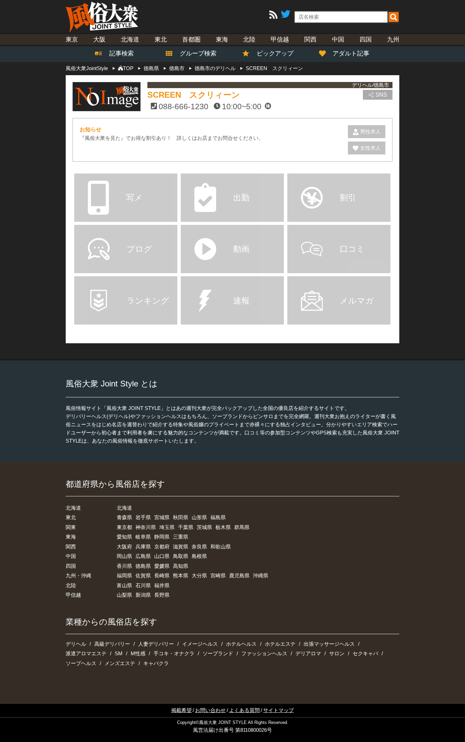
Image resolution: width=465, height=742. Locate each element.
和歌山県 (220, 546)
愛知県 (124, 537)
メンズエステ (120, 663)
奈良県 (199, 546)
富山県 (124, 585)
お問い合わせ (210, 710)
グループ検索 (194, 53)
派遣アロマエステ (86, 653)
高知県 (180, 566)
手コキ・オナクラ (174, 653)
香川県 (124, 566)
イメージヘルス (200, 644)
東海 (222, 39)
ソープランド (218, 653)
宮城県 (162, 517)
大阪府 (124, 546)
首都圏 (191, 39)
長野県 (162, 595)
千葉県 (185, 527)
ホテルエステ (280, 644)
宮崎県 (218, 575)
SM (119, 653)
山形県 (199, 517)
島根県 (199, 556)
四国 (365, 39)
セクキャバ (365, 653)
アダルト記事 (351, 53)
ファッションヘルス (264, 653)
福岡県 (124, 575)
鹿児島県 (239, 575)
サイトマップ (278, 710)
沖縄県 (260, 575)
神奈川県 (145, 527)
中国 (338, 39)
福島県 (218, 517)
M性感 (138, 653)
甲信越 (280, 39)
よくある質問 (244, 710)
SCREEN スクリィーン (193, 94)
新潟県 (143, 595)
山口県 (162, 556)
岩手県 (143, 517)
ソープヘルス (81, 663)
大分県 (199, 575)
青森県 (124, 517)
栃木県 (223, 527)
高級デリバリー (112, 644)
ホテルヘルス (241, 644)
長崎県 (162, 575)
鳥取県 (180, 556)
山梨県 (124, 595)
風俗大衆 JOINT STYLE (223, 722)
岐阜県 (143, 537)
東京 (72, 39)
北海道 (130, 39)
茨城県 (204, 527)
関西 (310, 39)
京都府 (162, 546)
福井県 (162, 585)
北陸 (249, 39)
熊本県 (180, 575)
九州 (393, 39)
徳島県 (143, 566)
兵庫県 (143, 546)
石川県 (143, 585)
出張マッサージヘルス (329, 644)
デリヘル (76, 644)
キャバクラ (156, 663)
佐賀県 (143, 575)
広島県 (143, 556)
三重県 (180, 537)
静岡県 (162, 537)
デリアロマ (308, 653)
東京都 (124, 527)
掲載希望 (181, 710)
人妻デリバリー (156, 644)
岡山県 (124, 556)
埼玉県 (167, 527)
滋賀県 (180, 546)
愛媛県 (162, 566)
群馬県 (242, 527)
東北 (161, 39)
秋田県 (180, 517)
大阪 (99, 39)
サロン (336, 653)
